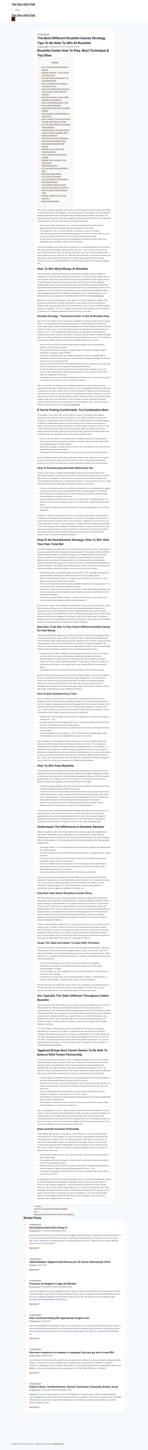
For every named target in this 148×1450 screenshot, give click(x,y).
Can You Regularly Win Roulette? (55, 179)
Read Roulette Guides (50, 201)
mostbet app (75, 405)
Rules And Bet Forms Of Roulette (55, 138)
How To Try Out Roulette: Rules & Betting (50, 1207)
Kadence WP (58, 1444)
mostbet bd (98, 296)
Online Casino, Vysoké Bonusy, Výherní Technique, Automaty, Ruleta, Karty (73, 1386)
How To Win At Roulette (51, 105)
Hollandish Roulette (49, 166)
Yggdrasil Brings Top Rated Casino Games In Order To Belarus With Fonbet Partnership (56, 132)
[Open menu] (13, 19)
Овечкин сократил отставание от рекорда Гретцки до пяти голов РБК (71, 1352)
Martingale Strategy (50, 182)
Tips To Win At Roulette (51, 177)
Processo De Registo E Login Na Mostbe (52, 1283)
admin (33, 1265)
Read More (34, 1248)
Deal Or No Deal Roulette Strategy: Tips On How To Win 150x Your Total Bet (56, 91)
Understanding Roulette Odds (54, 141)
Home (17, 10)
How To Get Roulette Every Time (55, 103)
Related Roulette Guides (51, 174)
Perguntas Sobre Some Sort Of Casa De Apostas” (54, 1213)
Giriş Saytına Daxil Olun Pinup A (48, 1227)
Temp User (43, 47)
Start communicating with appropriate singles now (59, 1318)
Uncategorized (43, 34)
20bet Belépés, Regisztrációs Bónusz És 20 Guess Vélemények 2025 (69, 1261)
